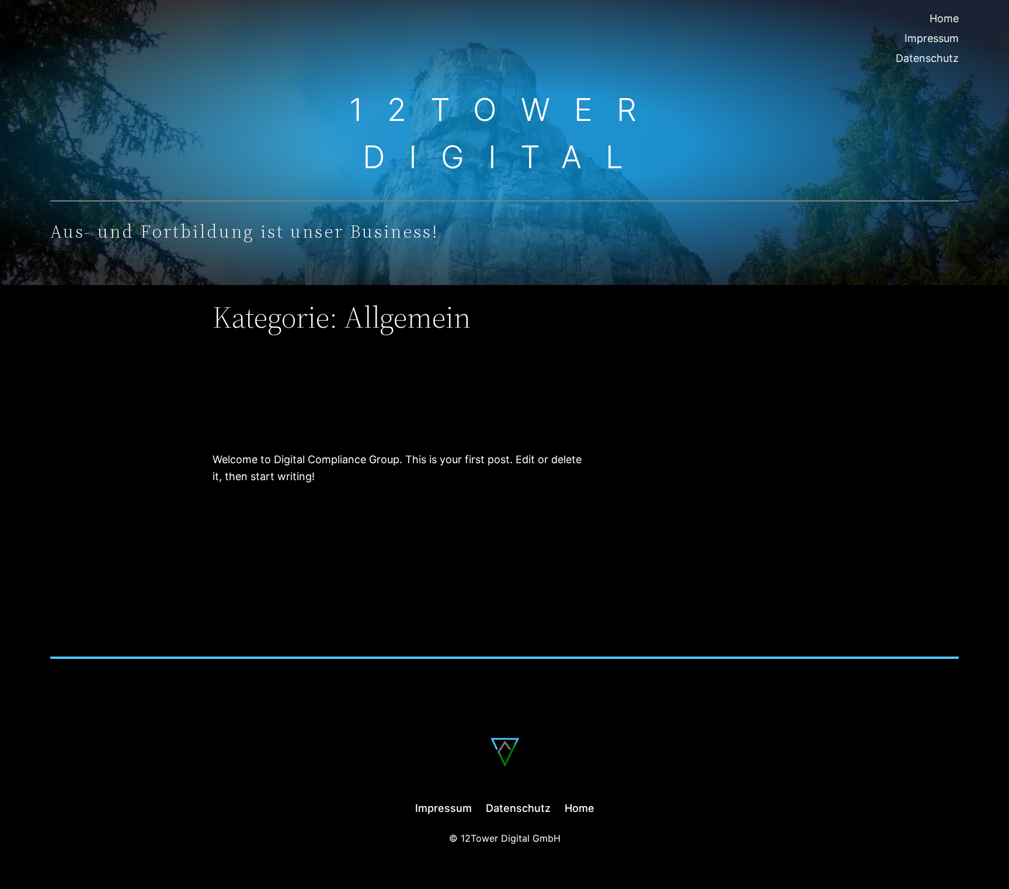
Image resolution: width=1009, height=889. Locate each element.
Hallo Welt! (280, 408)
